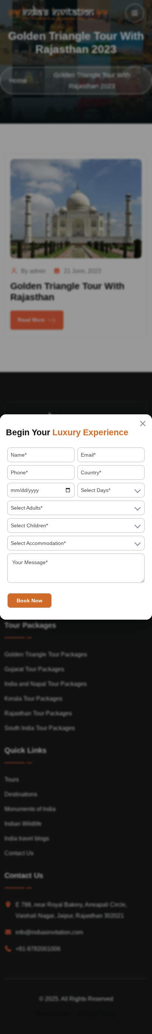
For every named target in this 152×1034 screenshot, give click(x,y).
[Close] (142, 423)
